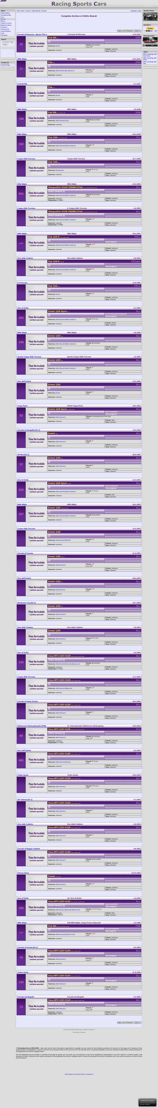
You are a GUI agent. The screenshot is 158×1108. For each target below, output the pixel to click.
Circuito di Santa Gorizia (27, 701)
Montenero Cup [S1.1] (26, 603)
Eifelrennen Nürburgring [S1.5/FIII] (31, 726)
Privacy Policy (80, 1074)
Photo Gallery (5, 13)
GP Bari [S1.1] (23, 455)
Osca (50, 656)
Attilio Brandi (36, 11)
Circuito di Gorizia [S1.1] (27, 947)
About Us (72, 1074)
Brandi (58, 46)
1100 (55, 137)
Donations (4, 35)
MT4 (56, 656)
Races (3, 21)
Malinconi (69, 688)
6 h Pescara (22, 283)
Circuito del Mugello (25, 997)
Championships (6, 15)
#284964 (72, 187)
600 (54, 926)
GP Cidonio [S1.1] (24, 800)
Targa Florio (22, 406)
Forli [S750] (22, 84)
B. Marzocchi (70, 70)
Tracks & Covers (6, 23)
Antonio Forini (70, 934)
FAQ (66, 1074)
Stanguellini (54, 187)
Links (2, 33)
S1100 (64, 187)
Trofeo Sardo (22, 775)
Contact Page (5, 65)
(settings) (134, 11)
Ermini (51, 311)
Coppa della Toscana (26, 159)
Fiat (50, 37)
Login (139, 11)
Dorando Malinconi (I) (73, 664)
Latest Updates (6, 31)
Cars (2, 17)
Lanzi (62, 170)
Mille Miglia (22, 59)
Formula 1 (4, 27)
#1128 (67, 656)
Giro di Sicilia (23, 308)
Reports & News (6, 25)
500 (54, 37)
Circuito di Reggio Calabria (28, 849)
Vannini (62, 590)
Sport (63, 311)
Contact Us (89, 1074)
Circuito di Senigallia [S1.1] (28, 430)
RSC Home (20, 11)
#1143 (67, 901)
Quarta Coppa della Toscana (29, 357)
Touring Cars (5, 29)
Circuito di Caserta (25, 553)
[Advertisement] (7, 53)
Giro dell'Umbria (24, 381)
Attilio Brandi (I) (61, 70)
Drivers (28, 11)
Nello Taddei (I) (71, 146)
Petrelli (68, 540)
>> (140, 31)
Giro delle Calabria (25, 258)
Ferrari (51, 876)
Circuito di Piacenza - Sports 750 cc (32, 34)
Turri (67, 120)
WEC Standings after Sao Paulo (150, 55)
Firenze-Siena (23, 873)
